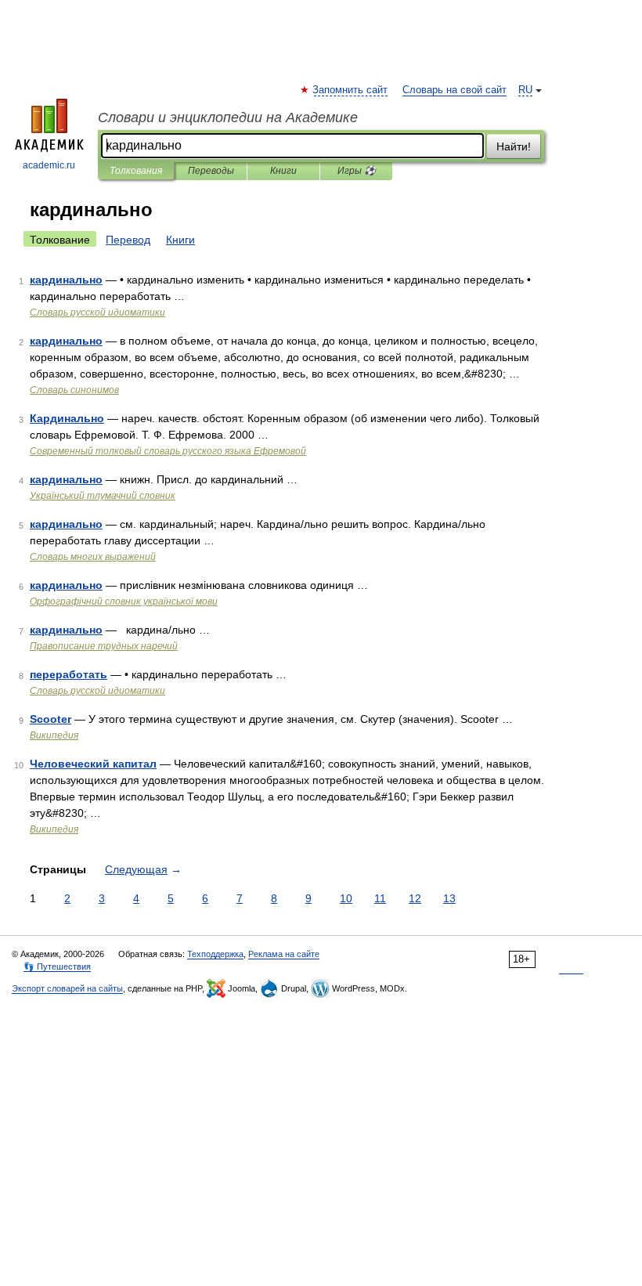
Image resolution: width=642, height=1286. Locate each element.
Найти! (513, 146)
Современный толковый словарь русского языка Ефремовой (168, 451)
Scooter (50, 719)
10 (346, 898)
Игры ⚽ (356, 170)
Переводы (211, 170)
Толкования (136, 170)
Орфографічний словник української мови (124, 601)
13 (449, 898)
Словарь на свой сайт (454, 90)
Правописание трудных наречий (104, 646)
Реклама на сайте (283, 954)
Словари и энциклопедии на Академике (228, 117)
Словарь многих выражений (93, 556)
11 (380, 898)
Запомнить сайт (351, 90)
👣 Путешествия (57, 966)
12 (415, 898)
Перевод (128, 239)
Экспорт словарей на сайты (67, 988)
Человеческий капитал (93, 763)
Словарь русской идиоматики (97, 312)
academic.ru (49, 165)
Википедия (54, 735)
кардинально (66, 279)
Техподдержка (215, 954)
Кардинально (67, 418)
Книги (283, 170)
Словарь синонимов (74, 390)
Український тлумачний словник (102, 495)
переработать (68, 674)
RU (525, 90)
